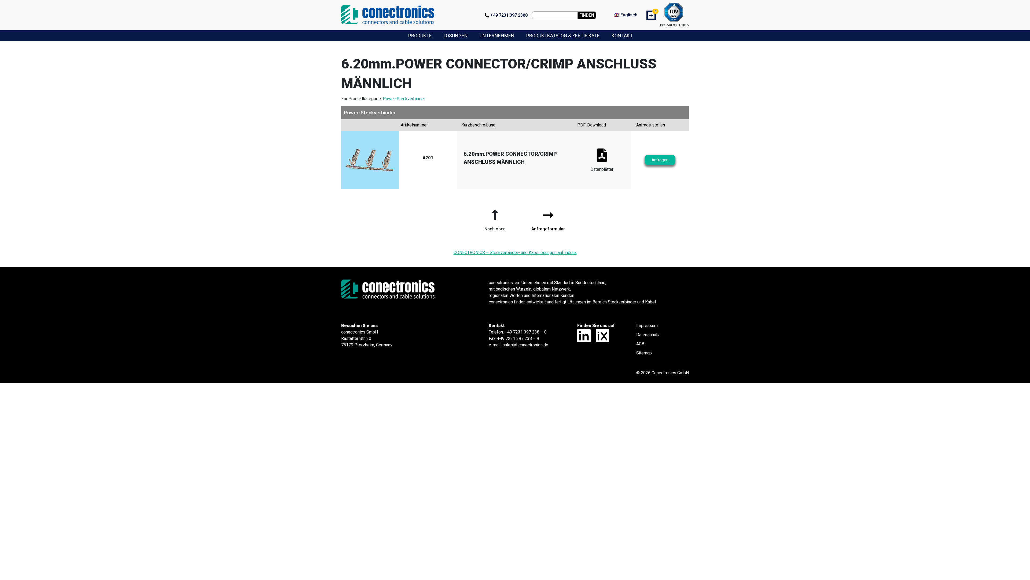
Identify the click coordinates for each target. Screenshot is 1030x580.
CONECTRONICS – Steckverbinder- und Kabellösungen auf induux (515, 252)
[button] (495, 218)
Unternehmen (497, 35)
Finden (586, 15)
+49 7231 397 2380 (509, 15)
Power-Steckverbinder (404, 98)
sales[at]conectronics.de (525, 344)
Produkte (420, 35)
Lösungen (456, 35)
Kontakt (622, 35)
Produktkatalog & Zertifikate (563, 35)
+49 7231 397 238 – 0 (526, 332)
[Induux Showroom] (600, 335)
